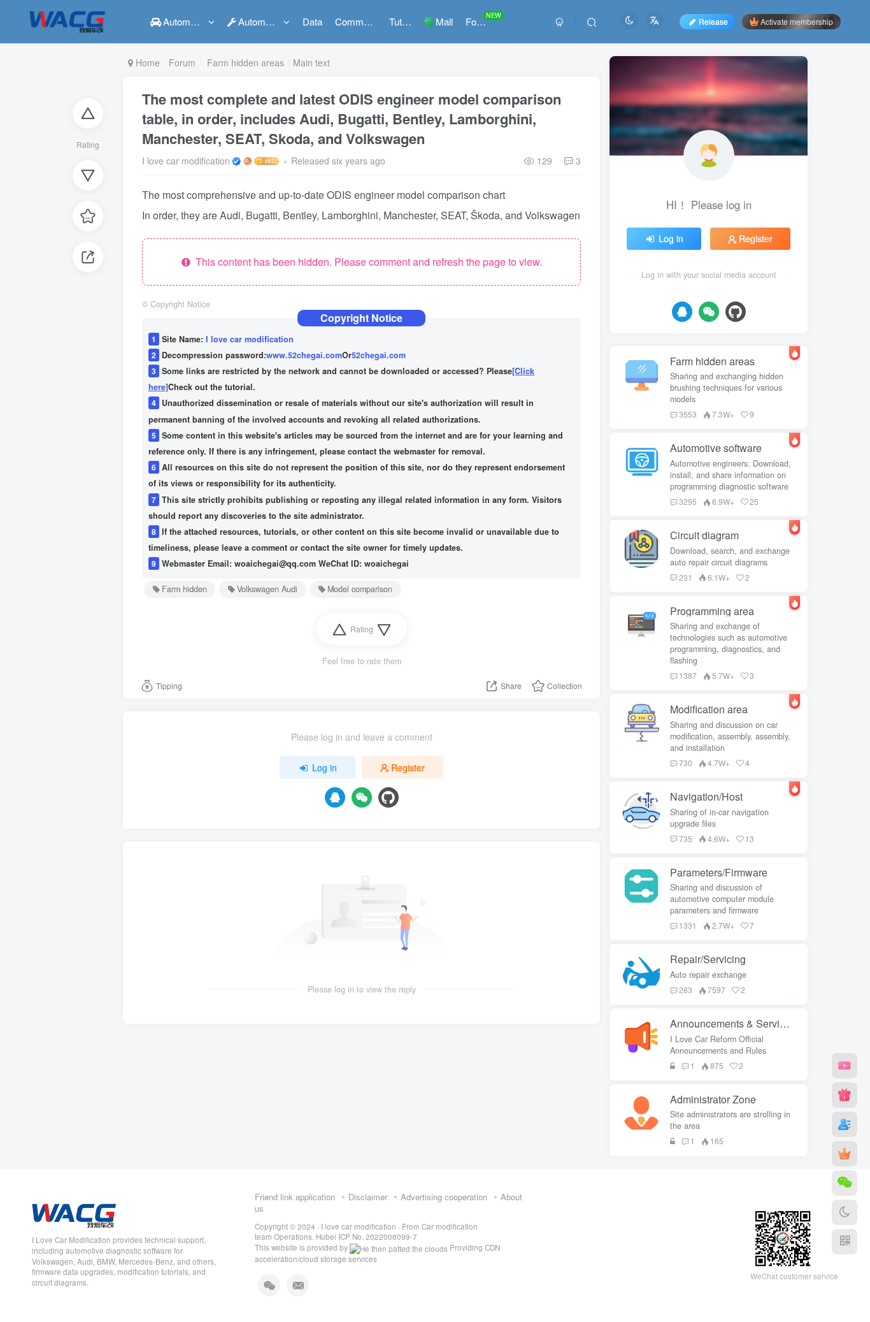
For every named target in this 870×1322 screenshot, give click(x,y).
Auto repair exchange (708, 974)
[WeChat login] (362, 797)
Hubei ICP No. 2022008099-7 (366, 1236)
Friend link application (295, 1197)
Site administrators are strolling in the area (730, 1119)
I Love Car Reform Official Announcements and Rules (718, 1044)
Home (146, 62)
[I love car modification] (74, 1214)
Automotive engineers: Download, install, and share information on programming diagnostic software (730, 475)
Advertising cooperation (444, 1197)
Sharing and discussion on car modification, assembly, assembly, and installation (730, 736)
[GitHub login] (388, 797)
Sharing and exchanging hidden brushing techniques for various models (726, 387)
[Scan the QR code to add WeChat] (844, 1183)
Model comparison (359, 589)
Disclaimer (367, 1197)
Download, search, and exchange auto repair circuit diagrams (730, 556)
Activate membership (796, 21)
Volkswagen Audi (267, 589)
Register (408, 767)
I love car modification (186, 160)
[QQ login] (335, 797)
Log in (324, 767)
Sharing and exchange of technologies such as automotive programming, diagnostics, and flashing (728, 643)
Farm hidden (184, 589)
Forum (182, 62)
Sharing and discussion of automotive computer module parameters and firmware (722, 899)
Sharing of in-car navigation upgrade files (719, 817)
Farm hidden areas (244, 62)
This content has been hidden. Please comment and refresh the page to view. (366, 261)
